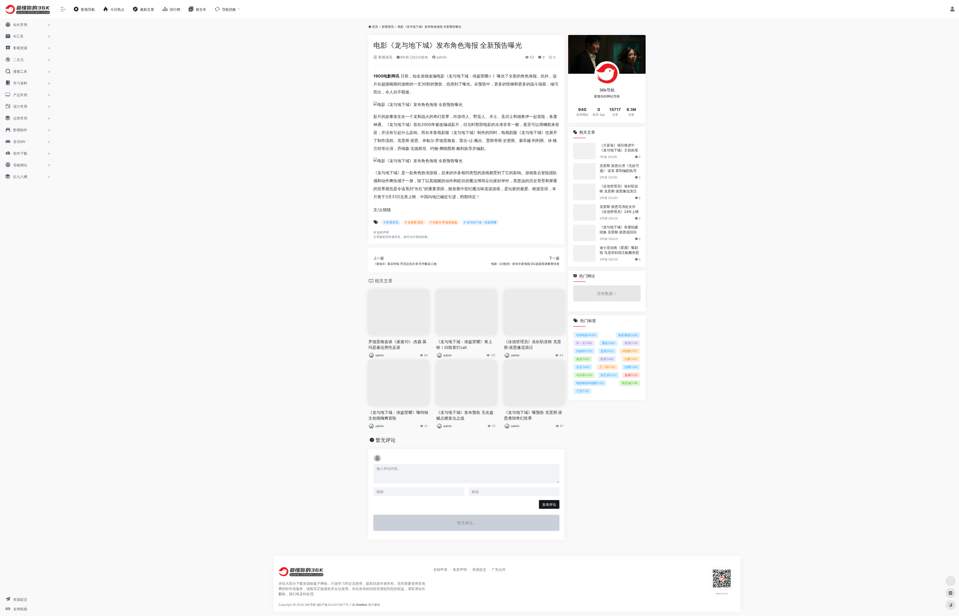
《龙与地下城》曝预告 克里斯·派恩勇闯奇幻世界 (533, 415)
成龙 (582, 359)
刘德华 (584, 351)
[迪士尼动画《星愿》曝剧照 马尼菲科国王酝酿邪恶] (584, 253)
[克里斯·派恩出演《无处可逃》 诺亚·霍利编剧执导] (584, 171)
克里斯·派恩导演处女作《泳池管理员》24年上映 (619, 209)
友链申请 (440, 569)
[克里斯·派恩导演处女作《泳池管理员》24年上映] (584, 212)
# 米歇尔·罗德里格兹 (443, 222)
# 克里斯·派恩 (414, 222)
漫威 (631, 375)
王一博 (607, 367)
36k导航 (310, 605)
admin (441, 57)
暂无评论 (386, 440)
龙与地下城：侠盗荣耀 (468, 75)
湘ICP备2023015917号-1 (334, 605)
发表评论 (549, 504)
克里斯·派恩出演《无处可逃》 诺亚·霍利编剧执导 (619, 168)
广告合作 (499, 569)
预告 (608, 343)
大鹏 (631, 359)
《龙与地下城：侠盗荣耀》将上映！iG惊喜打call (464, 344)
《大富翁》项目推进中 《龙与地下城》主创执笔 (619, 147)
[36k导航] (300, 573)
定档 (607, 351)
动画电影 (586, 335)
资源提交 (479, 569)
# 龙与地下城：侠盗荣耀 (480, 222)
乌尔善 (584, 375)
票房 (606, 359)
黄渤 (631, 343)
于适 (582, 391)
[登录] (952, 9)
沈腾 (631, 367)
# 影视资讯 (391, 222)
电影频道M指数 (590, 383)
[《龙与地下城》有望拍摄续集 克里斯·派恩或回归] (584, 233)
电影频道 (628, 335)
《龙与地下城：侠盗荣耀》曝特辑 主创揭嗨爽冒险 (398, 415)
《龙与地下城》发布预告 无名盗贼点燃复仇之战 (464, 415)
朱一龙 (584, 343)
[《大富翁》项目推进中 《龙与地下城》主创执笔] (584, 151)
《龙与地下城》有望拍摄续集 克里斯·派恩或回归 (619, 229)
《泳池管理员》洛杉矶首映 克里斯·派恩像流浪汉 (532, 344)
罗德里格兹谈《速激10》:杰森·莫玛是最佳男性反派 (397, 344)
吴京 (583, 367)
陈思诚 (630, 383)
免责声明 (460, 569)
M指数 (630, 351)
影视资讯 (388, 26)
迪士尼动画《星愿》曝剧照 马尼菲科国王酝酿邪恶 (619, 250)
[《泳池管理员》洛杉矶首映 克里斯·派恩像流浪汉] (584, 192)
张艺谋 (608, 375)
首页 (375, 26)
